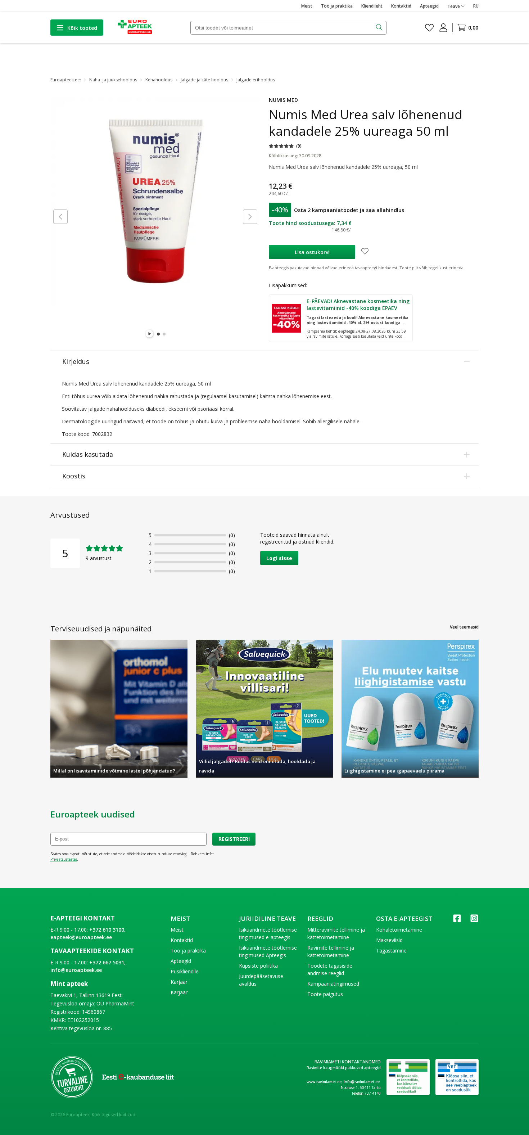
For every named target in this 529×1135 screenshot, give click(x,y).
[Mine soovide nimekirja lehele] (429, 27)
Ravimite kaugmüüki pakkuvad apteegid (344, 1068)
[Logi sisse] (443, 27)
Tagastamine (391, 950)
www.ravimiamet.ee (324, 1081)
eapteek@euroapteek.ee (81, 937)
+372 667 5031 (106, 962)
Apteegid (429, 6)
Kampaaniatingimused (333, 983)
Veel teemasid (464, 627)
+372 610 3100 (106, 929)
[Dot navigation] (158, 334)
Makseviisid (389, 940)
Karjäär (179, 992)
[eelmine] (60, 217)
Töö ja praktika (337, 6)
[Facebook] (457, 920)
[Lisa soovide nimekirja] (365, 252)
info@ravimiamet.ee (362, 1081)
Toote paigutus (325, 994)
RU (476, 6)
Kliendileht (372, 6)
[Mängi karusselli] (149, 334)
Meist (306, 6)
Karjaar (179, 981)
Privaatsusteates (63, 859)
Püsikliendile (185, 971)
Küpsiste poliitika (258, 965)
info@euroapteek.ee (76, 970)
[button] (285, 146)
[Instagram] (474, 920)
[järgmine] (250, 217)
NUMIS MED (283, 99)
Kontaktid (401, 6)
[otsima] (379, 28)
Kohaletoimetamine (399, 929)
